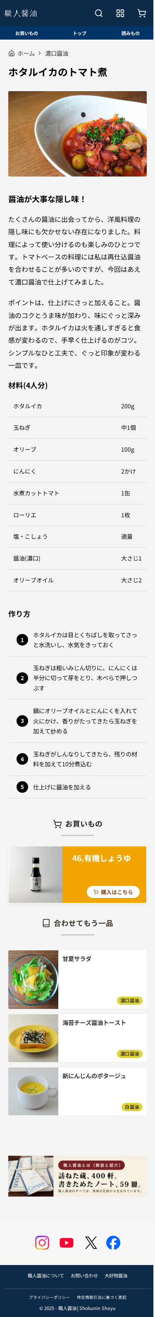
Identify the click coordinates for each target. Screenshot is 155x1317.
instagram (42, 1243)
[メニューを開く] (120, 13)
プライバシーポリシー (49, 1297)
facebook (113, 1243)
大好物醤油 (116, 1275)
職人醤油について (46, 1275)
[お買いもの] (142, 13)
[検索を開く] (99, 13)
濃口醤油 (56, 53)
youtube (66, 1243)
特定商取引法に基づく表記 (101, 1297)
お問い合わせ (84, 1275)
